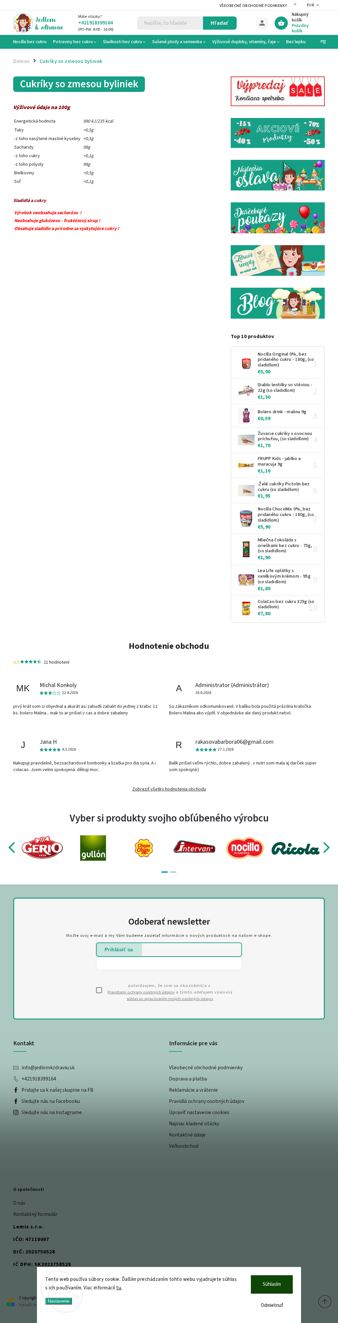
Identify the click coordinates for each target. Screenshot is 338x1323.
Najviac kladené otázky (194, 1123)
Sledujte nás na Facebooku (50, 1101)
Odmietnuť (272, 1305)
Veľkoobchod (183, 1146)
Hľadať (220, 23)
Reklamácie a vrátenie (193, 1090)
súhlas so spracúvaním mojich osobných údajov (170, 999)
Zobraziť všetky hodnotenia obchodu (169, 789)
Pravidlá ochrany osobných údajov (206, 1101)
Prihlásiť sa (119, 949)
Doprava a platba (188, 1078)
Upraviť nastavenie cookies (199, 1112)
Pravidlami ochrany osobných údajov (141, 992)
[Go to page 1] (164, 872)
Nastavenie (58, 1301)
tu (118, 1287)
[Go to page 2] (173, 872)
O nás (19, 1203)
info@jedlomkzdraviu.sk (48, 1067)
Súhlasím (272, 1284)
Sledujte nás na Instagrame (51, 1112)
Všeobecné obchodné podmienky (253, 6)
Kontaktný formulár (35, 1214)
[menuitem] (31, 42)
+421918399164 (38, 1078)
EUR (310, 5)
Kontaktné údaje (187, 1134)
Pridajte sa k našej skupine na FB (57, 1090)
